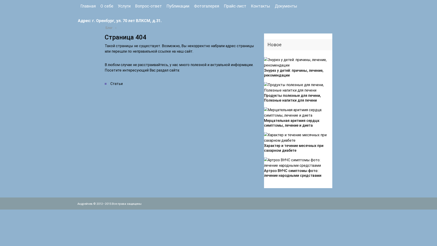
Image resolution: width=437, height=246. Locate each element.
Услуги (124, 6)
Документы (286, 6)
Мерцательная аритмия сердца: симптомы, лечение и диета (292, 123)
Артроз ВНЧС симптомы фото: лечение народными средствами (292, 173)
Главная (88, 6)
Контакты (260, 6)
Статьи (116, 84)
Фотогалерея (206, 6)
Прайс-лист (235, 6)
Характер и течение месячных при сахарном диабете (293, 148)
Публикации (177, 6)
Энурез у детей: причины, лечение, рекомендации (293, 72)
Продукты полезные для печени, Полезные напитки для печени (292, 97)
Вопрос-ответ (148, 6)
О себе (106, 6)
